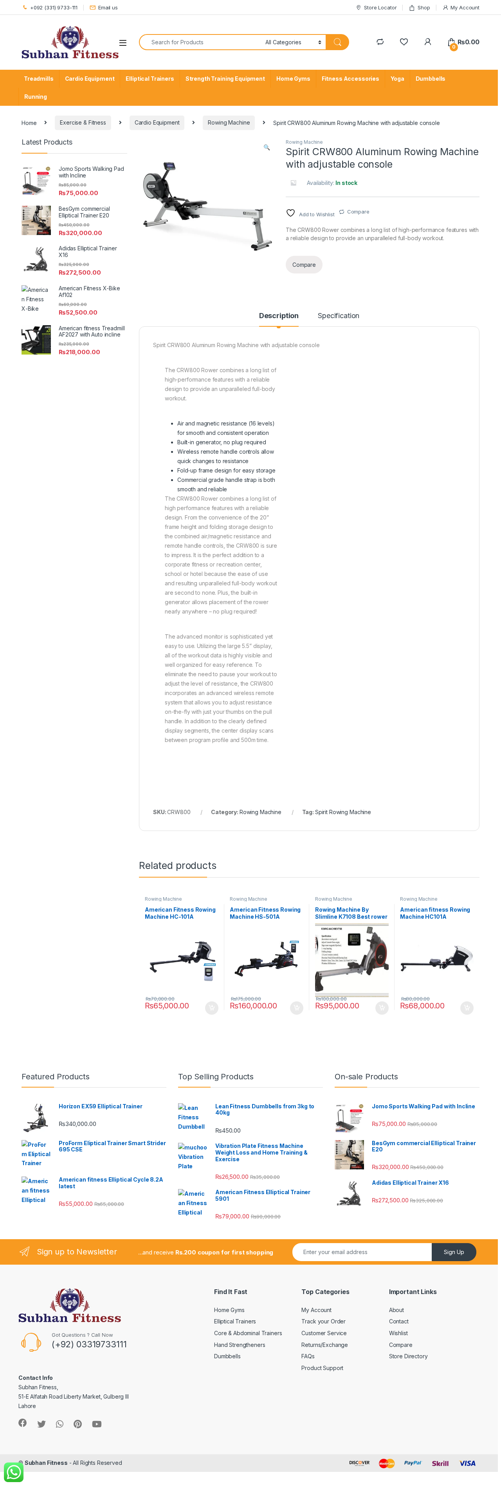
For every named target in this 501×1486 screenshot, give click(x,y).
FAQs (307, 1356)
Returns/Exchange (324, 1344)
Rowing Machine (229, 122)
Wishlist (398, 1333)
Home (29, 122)
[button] (266, 147)
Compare (358, 211)
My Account (465, 7)
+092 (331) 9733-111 (53, 7)
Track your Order (323, 1321)
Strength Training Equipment (225, 78)
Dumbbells (431, 78)
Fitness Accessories (350, 78)
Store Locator (380, 7)
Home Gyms (293, 78)
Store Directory (408, 1356)
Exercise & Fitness (83, 122)
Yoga (397, 78)
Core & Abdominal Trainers (248, 1333)
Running (35, 96)
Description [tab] (279, 316)
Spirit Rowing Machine (343, 812)
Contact (399, 1321)
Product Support (322, 1368)
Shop (424, 7)
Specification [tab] (338, 316)
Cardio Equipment (90, 78)
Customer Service (324, 1333)
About (396, 1310)
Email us (108, 7)
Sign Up (454, 1252)
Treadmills (39, 78)
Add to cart (211, 1008)
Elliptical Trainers (150, 78)
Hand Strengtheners (239, 1344)
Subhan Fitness (46, 1462)
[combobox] (200, 42)
